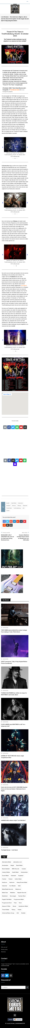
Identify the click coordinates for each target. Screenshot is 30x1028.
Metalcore (18, 889)
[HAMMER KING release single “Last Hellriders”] (15, 805)
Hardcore (4, 882)
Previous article (6, 532)
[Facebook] (3, 975)
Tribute (19, 909)
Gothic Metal (18, 879)
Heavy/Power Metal (22, 882)
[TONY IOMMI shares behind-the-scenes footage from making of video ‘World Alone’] (15, 615)
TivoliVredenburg (17, 508)
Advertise (3, 951)
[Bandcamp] (15, 464)
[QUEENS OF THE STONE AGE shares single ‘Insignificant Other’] (15, 740)
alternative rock (17, 862)
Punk (15, 903)
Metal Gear (5, 892)
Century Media (6, 872)
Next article (24, 532)
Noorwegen (13, 896)
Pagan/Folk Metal (6, 899)
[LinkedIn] (14, 521)
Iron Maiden (12, 886)
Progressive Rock (7, 903)
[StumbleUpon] (17, 521)
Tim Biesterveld (14, 90)
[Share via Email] (7, 525)
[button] (12, 158)
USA (23, 508)
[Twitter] (13, 427)
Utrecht (7, 510)
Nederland (4, 896)
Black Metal (19, 865)
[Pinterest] (24, 521)
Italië (19, 886)
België (12, 865)
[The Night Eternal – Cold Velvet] (15, 835)
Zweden (23, 913)
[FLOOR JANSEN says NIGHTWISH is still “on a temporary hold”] (15, 709)
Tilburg (13, 909)
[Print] (11, 525)
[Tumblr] (21, 521)
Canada (24, 869)
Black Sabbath (6, 869)
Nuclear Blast (22, 896)
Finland (10, 879)
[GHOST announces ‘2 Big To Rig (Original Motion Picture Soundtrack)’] (15, 646)
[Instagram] (25, 427)
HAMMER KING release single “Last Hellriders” (13, 820)
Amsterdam (5, 865)
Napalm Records (21, 892)
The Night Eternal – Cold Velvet (9, 850)
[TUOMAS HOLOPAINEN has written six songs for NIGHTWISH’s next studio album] (15, 677)
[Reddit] (4, 525)
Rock (20, 903)
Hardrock (11, 882)
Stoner (14, 906)
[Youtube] (21, 427)
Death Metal (13, 503)
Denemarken (24, 872)
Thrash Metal (9, 508)
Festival (4, 879)
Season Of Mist (6, 906)
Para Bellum (24, 285)
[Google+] (11, 521)
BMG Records (15, 869)
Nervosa (14, 505)
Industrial (4, 886)
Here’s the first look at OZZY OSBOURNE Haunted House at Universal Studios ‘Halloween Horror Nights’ (14, 789)
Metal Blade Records (7, 889)
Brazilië (7, 503)
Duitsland (8, 505)
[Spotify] (17, 427)
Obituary (19, 505)
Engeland (20, 875)
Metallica (12, 892)
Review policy (4, 949)
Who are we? (4, 947)
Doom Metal (5, 875)
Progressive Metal (19, 899)
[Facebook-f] (9, 427)
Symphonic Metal (23, 906)
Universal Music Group (8, 913)
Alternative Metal (6, 862)
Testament (25, 505)
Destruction (20, 503)
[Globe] (5, 427)
